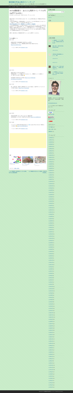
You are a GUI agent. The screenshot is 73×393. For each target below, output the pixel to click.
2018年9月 (51, 345)
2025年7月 (51, 166)
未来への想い (16, 168)
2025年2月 (51, 177)
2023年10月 (51, 212)
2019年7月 (51, 323)
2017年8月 (51, 374)
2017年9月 (51, 371)
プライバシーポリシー (32, 6)
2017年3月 (51, 384)
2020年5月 (51, 301)
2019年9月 (51, 319)
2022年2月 (51, 255)
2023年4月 (51, 225)
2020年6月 (51, 299)
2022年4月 (51, 251)
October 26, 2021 (24, 81)
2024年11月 (51, 183)
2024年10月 (51, 185)
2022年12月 (51, 233)
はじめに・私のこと (16, 6)
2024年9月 (51, 188)
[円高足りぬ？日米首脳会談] (15, 159)
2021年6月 (51, 273)
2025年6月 (51, 168)
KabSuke (25, 15)
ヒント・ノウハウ (24, 6)
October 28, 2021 (24, 119)
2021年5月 (51, 275)
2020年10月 (51, 290)
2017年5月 (51, 380)
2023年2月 (51, 229)
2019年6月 (51, 325)
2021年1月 (51, 284)
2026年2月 (51, 150)
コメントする (32, 15)
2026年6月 (51, 142)
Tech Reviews (61, 391)
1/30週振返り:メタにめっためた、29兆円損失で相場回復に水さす (58, 73)
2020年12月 (51, 286)
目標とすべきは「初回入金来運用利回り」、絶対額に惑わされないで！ (58, 67)
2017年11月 (51, 367)
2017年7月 (51, 376)
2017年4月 (51, 382)
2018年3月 (51, 358)
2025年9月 (51, 161)
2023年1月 (51, 231)
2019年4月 (51, 330)
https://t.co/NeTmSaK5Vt (22, 126)
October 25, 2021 (24, 47)
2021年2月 (51, 282)
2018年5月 (51, 354)
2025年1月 (51, 179)
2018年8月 (51, 347)
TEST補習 (51, 127)
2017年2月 (51, 387)
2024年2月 (51, 203)
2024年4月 (51, 198)
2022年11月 (51, 236)
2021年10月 (51, 264)
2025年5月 (51, 170)
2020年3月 (51, 306)
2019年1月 (51, 336)
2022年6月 (51, 247)
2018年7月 (51, 349)
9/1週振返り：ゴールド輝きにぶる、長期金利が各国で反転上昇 (58, 41)
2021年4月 (51, 277)
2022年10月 (51, 238)
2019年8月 (51, 321)
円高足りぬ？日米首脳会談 (14, 163)
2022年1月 (51, 258)
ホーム (10, 6)
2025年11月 (51, 157)
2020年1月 (51, 310)
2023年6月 (51, 220)
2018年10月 (51, 343)
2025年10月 (51, 159)
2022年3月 (51, 253)
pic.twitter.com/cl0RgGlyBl (16, 79)
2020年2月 (51, 308)
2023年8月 (51, 216)
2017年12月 (51, 365)
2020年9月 (51, 293)
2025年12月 (51, 155)
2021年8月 (51, 269)
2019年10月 (51, 317)
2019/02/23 (55, 58)
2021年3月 (51, 279)
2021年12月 (51, 260)
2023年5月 (51, 223)
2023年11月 (51, 209)
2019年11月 (51, 314)
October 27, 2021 (24, 90)
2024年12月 (51, 181)
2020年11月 (51, 288)
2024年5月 (51, 196)
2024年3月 (51, 201)
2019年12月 (51, 312)
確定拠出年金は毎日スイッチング (22, 2)
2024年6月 (51, 194)
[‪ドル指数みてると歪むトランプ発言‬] (40, 159)
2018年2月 (51, 360)
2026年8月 (51, 137)
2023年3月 (51, 227)
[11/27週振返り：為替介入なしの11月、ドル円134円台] (27, 159)
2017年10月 (51, 369)
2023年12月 (51, 207)
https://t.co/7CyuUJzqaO (24, 88)
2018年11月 (51, 341)
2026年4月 (51, 146)
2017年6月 (51, 378)
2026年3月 (51, 148)
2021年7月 (51, 271)
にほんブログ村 (51, 114)
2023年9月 (51, 214)
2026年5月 (51, 144)
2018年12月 (51, 339)
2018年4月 (51, 356)
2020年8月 (51, 295)
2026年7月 (51, 139)
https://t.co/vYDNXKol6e (30, 77)
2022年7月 (51, 244)
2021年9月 (51, 266)
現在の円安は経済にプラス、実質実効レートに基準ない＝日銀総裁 (22, 23)
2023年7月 (51, 218)
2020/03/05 (55, 50)
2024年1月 (51, 205)
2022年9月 (51, 240)
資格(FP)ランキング (51, 118)
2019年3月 (51, 332)
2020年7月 (51, 297)
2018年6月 (51, 352)
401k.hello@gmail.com (52, 103)
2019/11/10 (55, 62)
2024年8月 (51, 190)
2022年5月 (51, 249)
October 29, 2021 (24, 128)
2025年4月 (51, 172)
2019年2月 (51, 334)
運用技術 (50, 131)
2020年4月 (51, 304)
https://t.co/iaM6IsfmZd (36, 117)
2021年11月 (51, 262)
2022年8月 (51, 242)
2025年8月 (51, 163)
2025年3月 (51, 174)
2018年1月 (51, 363)
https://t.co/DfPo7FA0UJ (16, 44)
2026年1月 (51, 153)
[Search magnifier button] (63, 12)
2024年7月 (51, 192)
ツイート (50, 17)
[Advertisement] (28, 59)
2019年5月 (51, 328)
